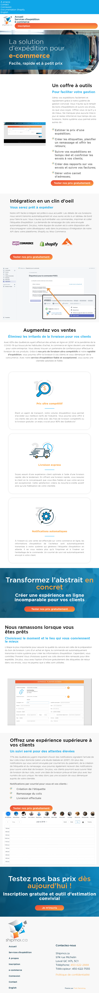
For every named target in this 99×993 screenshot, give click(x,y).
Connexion (6, 7)
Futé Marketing (79, 988)
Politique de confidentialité (73, 974)
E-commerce (22, 22)
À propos (5, 2)
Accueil (19, 16)
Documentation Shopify (13, 9)
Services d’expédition (27, 19)
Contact (5, 4)
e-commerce (15, 970)
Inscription (24, 26)
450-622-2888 (80, 964)
